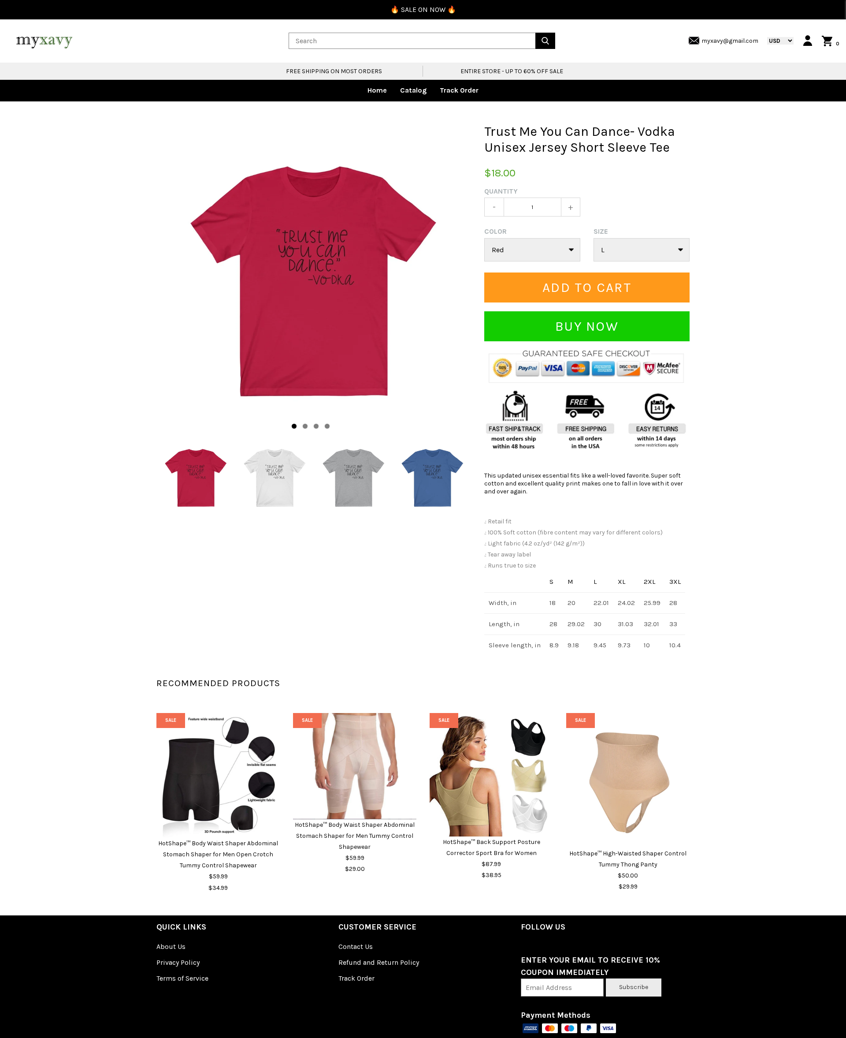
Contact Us (355, 946)
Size (601, 231)
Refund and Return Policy (378, 962)
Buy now (587, 326)
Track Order (459, 90)
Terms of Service (182, 978)
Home (377, 90)
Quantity (501, 191)
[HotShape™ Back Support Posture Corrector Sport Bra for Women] (491, 774)
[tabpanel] (313, 280)
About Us (171, 946)
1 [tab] (294, 426)
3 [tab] (316, 426)
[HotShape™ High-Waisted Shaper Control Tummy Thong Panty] (628, 780)
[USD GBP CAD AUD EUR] (776, 41)
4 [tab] (327, 426)
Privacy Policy (178, 962)
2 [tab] (305, 426)
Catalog (413, 90)
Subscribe (633, 987)
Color (495, 231)
